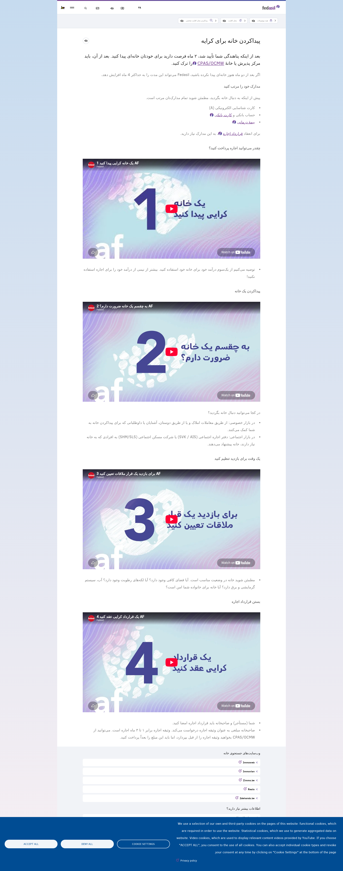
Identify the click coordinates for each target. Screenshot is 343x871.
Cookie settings (143, 844)
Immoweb (249, 762)
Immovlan (249, 771)
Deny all (87, 844)
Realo (251, 789)
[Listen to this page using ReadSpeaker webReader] (87, 40)
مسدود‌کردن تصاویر (123, 8)
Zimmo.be (249, 780)
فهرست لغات (98, 8)
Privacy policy (188, 860)
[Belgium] (63, 7)
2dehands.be (247, 798)
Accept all (31, 844)
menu (72, 7)
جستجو (85, 8)
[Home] (271, 7)
